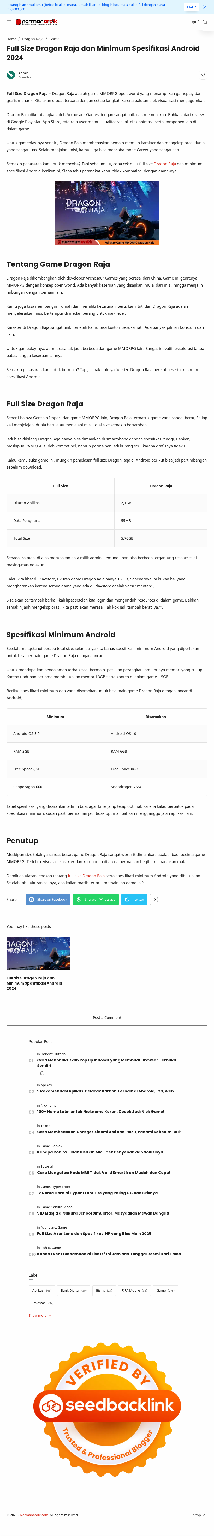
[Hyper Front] (60, 1187)
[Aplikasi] (46, 1085)
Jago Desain (113, 1515)
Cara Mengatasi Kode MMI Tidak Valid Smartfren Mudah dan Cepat (104, 1172)
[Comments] (40, 1073)
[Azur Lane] (49, 1227)
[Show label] (40, 1315)
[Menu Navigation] (9, 22)
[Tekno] (45, 1126)
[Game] (46, 1146)
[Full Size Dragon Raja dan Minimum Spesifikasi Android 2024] (38, 953)
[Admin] (24, 73)
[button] (195, 22)
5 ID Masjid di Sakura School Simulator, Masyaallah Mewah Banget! (103, 1213)
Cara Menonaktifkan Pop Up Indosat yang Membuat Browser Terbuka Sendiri (106, 1063)
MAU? (191, 7)
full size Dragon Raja (86, 875)
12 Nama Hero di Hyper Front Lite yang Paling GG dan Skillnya (97, 1192)
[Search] (204, 22)
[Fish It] (46, 1248)
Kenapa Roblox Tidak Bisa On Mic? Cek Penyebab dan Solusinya (100, 1152)
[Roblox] (56, 1146)
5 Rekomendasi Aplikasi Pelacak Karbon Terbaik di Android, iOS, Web (105, 1091)
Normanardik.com (34, 1515)
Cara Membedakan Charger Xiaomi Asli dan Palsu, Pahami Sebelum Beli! (109, 1131)
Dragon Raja (165, 163)
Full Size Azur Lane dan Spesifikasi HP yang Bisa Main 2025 (94, 1233)
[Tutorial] (60, 1054)
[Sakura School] (62, 1207)
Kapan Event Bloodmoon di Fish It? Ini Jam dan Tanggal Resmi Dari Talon (109, 1253)
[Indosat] (47, 1054)
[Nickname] (48, 1105)
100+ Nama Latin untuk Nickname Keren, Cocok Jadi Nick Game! (100, 1111)
